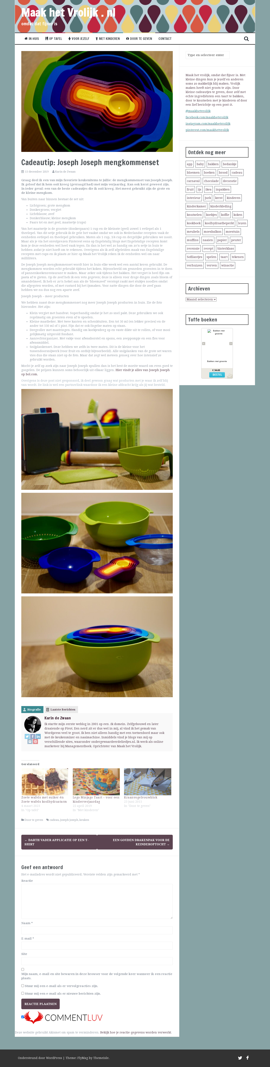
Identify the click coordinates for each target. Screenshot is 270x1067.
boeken (209, 172)
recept (208, 248)
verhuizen (194, 265)
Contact (164, 38)
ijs (199, 189)
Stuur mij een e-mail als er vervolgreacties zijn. (61, 986)
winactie (227, 265)
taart (224, 257)
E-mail (27, 938)
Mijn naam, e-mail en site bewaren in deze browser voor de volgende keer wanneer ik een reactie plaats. (96, 976)
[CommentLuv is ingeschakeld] (63, 1017)
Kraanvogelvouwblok (140, 797)
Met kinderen (109, 38)
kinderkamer (196, 206)
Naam (27, 923)
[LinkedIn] (38, 736)
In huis (34, 38)
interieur (194, 198)
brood (223, 172)
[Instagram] (29, 741)
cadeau (54, 819)
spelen (211, 257)
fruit (190, 189)
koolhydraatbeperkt (219, 223)
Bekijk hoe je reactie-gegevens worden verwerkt (135, 1032)
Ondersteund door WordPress (40, 1058)
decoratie (230, 181)
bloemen (193, 172)
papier (222, 240)
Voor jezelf (80, 38)
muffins (192, 240)
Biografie (34, 709)
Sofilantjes (194, 257)
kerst (219, 198)
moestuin (233, 231)
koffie (225, 214)
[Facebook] (32, 736)
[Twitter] (27, 736)
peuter (236, 240)
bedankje (229, 164)
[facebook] (247, 1058)
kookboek (194, 223)
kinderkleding (220, 206)
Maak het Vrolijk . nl (68, 12)
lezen (242, 223)
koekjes (211, 214)
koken (238, 214)
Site (24, 954)
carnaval (193, 181)
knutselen (194, 214)
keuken (84, 819)
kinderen (233, 198)
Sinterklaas (225, 248)
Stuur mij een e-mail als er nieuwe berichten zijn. (63, 993)
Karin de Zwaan (65, 171)
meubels (193, 231)
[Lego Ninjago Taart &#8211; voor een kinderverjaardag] (96, 781)
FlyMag (82, 1058)
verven (212, 265)
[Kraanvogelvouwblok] (147, 781)
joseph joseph (69, 819)
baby (200, 164)
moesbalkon (212, 231)
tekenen (238, 257)
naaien (208, 240)
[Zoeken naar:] (206, 55)
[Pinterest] (35, 741)
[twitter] (240, 1058)
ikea (208, 189)
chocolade (211, 181)
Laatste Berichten (62, 709)
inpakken (223, 189)
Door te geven (141, 38)
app (189, 164)
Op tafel (55, 38)
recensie (193, 248)
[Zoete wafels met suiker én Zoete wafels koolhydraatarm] (45, 781)
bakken (213, 164)
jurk (208, 198)
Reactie (27, 880)
